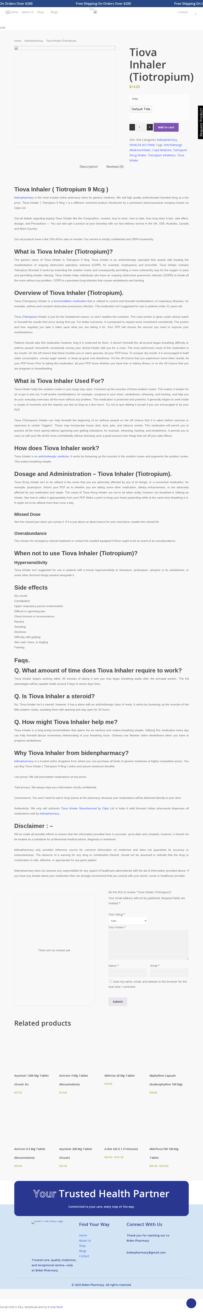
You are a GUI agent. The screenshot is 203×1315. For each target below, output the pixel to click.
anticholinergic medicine (53, 456)
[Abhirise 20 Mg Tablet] (123, 1050)
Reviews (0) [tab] (115, 166)
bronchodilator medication (70, 301)
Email (155, 966)
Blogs (82, 1251)
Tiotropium (29, 316)
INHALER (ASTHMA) (142, 145)
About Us (85, 1240)
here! (59, 1307)
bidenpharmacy (34, 40)
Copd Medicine (161, 150)
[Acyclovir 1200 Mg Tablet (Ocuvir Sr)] (33, 1050)
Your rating (116, 914)
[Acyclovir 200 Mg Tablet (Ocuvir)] (78, 1124)
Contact (84, 1256)
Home (17, 40)
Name (113, 966)
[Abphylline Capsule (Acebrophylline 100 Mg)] (168, 1050)
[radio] (141, 109)
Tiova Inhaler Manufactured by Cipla (85, 808)
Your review (117, 927)
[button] (91, 9)
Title (135, 99)
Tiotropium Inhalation (161, 155)
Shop (82, 1246)
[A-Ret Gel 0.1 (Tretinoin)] (123, 1124)
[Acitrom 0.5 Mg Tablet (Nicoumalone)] (33, 1124)
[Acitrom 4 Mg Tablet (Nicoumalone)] (78, 1050)
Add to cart (166, 127)
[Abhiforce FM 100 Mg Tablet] (168, 1124)
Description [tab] (89, 166)
